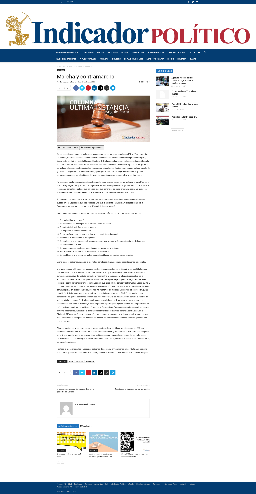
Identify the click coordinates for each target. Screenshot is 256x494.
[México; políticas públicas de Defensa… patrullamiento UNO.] (103, 442)
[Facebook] (188, 2)
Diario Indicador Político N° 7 (184, 117)
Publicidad (78, 484)
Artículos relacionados (67, 426)
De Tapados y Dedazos (133, 59)
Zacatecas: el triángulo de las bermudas (132, 389)
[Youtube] (197, 2)
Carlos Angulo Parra (68, 82)
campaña (79, 361)
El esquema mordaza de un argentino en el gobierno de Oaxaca (75, 390)
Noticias (100, 53)
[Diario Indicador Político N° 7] (162, 120)
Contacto (88, 484)
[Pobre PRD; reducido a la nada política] (162, 107)
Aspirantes (104, 59)
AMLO (71, 361)
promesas (90, 361)
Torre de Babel (138, 53)
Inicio (59, 66)
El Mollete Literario (156, 53)
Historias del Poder (177, 53)
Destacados (89, 53)
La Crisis (124, 53)
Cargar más (176, 130)
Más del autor (86, 426)
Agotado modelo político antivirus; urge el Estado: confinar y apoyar (182, 80)
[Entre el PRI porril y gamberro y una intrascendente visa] (135, 442)
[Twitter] (193, 2)
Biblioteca (181, 59)
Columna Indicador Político (68, 53)
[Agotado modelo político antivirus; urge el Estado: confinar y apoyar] (162, 81)
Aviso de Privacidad (64, 484)
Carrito (193, 59)
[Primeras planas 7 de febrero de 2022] (162, 94)
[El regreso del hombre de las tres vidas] (71, 442)
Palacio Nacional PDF (155, 59)
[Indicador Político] (128, 26)
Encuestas (116, 59)
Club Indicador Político (66, 59)
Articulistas (113, 53)
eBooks (170, 59)
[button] (205, 53)
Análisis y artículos (88, 59)
